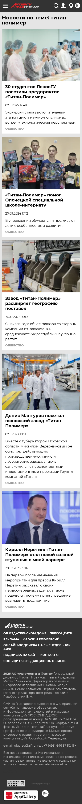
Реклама (11, 639)
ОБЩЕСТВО (14, 128)
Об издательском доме (24, 633)
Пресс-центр (61, 633)
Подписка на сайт (20, 655)
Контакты (49, 655)
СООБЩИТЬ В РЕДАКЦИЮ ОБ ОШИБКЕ (34, 661)
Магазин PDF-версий (41, 639)
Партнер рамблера (40, 783)
